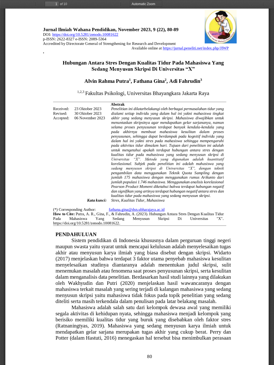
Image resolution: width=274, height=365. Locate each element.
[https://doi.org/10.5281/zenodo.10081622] (85, 34)
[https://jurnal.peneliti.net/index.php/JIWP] (196, 48)
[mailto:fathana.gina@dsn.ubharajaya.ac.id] (137, 209)
